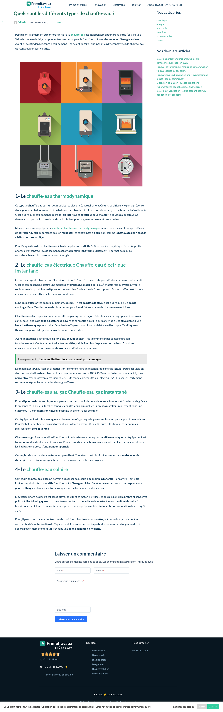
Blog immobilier (100, 668)
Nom (60, 570)
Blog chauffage (100, 673)
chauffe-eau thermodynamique (59, 196)
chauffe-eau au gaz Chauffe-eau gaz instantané (76, 392)
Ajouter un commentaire (70, 581)
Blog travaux (98, 650)
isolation (161, 32)
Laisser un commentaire (71, 619)
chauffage (57, 23)
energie (160, 24)
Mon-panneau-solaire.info (60, 674)
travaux (161, 40)
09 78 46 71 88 (140, 650)
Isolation (136, 4)
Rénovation (99, 4)
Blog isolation (99, 659)
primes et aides (164, 36)
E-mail (100, 570)
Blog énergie (98, 655)
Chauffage (119, 4)
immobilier (162, 28)
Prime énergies (78, 4)
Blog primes (98, 664)
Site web (61, 609)
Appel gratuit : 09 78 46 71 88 (164, 4)
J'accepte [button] (213, 706)
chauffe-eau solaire (47, 469)
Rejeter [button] (201, 706)
